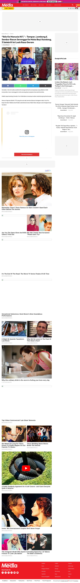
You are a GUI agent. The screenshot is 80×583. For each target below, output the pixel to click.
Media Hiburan (5, 33)
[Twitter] (72, 8)
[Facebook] (68, 8)
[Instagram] (70, 8)
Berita (11, 33)
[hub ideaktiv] (77, 4)
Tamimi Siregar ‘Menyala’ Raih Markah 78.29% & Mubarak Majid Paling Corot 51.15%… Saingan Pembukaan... (66, 106)
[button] (73, 5)
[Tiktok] (74, 8)
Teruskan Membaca (26, 154)
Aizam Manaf (6, 44)
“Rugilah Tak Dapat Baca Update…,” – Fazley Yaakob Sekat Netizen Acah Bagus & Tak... (66, 127)
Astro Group (76, 580)
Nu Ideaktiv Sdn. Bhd (64, 580)
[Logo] (7, 5)
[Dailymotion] (77, 8)
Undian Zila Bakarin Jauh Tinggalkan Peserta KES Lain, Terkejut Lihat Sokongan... (65, 84)
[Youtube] (75, 8)
